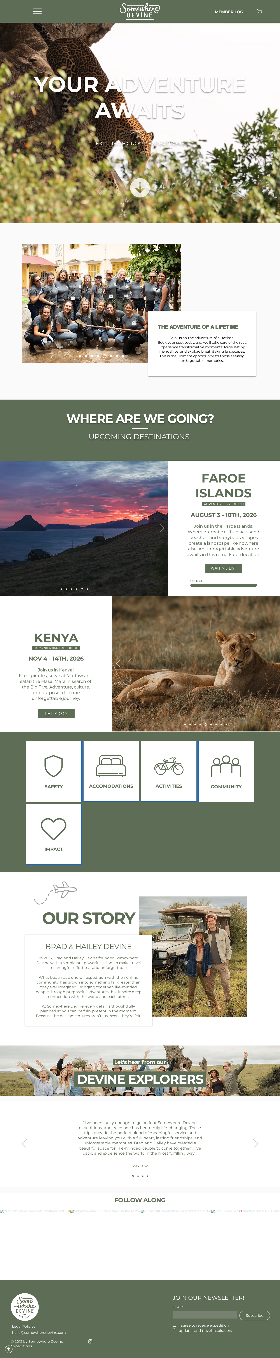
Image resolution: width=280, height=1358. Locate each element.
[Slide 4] (72, 589)
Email (178, 1307)
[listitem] (54, 771)
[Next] (162, 528)
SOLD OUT (197, 581)
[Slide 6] (105, 356)
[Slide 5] (87, 356)
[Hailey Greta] (81, 356)
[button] (8, 1349)
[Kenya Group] (111, 356)
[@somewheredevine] (140, 1204)
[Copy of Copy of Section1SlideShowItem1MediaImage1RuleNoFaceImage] (143, 1176)
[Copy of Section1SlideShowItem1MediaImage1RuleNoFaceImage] (138, 1176)
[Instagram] (90, 1341)
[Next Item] (267, 1244)
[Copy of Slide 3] (205, 724)
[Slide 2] (190, 724)
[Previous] (118, 664)
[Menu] (37, 11)
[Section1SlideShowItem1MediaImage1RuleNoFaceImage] (133, 1176)
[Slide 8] (123, 356)
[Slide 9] (99, 356)
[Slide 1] (61, 589)
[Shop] (259, 12)
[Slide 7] (93, 356)
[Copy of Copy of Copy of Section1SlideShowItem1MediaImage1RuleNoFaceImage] (147, 1176)
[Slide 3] (195, 724)
